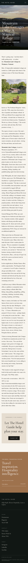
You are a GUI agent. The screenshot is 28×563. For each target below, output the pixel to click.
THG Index (5, 531)
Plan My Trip (14, 438)
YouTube (4, 550)
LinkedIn (4, 547)
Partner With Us (6, 534)
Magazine (4, 520)
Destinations (5, 517)
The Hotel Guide (8, 499)
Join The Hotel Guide (7, 480)
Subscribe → (23, 484)
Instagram (4, 545)
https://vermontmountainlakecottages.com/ (13, 383)
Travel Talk (5, 522)
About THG (5, 536)
